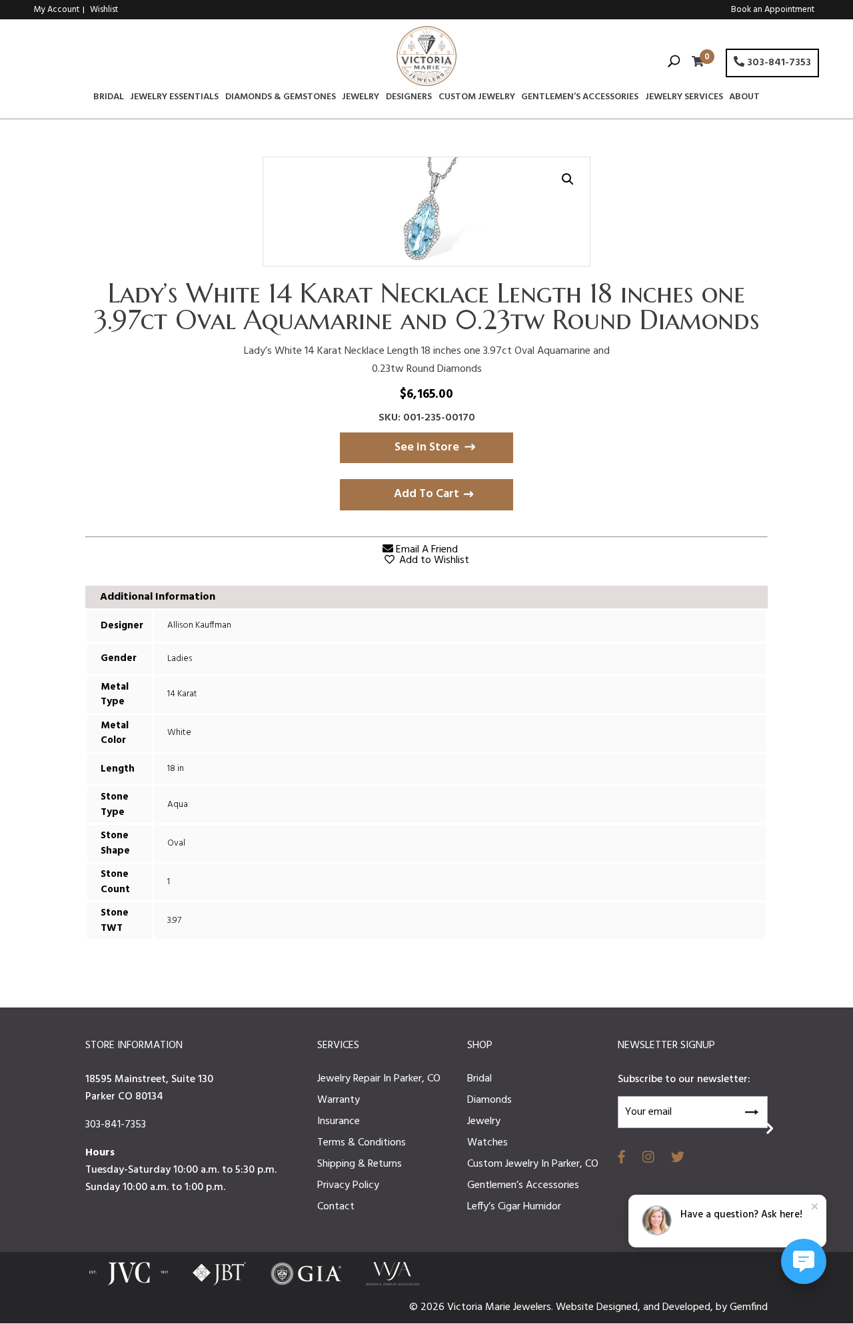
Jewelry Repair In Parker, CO (378, 1079)
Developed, (689, 1307)
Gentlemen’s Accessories (579, 99)
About (744, 99)
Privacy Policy (348, 1185)
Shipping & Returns (359, 1164)
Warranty (338, 1100)
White (179, 733)
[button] (568, 179)
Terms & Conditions (361, 1143)
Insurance (338, 1121)
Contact (336, 1207)
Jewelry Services (684, 99)
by (723, 1307)
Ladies (179, 659)
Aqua (177, 805)
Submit (751, 1110)
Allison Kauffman (199, 625)
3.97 (174, 921)
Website (576, 1307)
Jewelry (360, 99)
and (652, 1307)
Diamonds (489, 1100)
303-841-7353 (777, 62)
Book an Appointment (772, 10)
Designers (409, 99)
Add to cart (426, 494)
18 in (175, 769)
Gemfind (749, 1307)
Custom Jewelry (476, 99)
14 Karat (182, 694)
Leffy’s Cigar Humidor (514, 1207)
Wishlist (104, 10)
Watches (487, 1143)
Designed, (619, 1307)
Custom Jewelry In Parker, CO (532, 1164)
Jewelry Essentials (174, 99)
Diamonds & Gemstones (280, 99)
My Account (56, 10)
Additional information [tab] (157, 597)
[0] (694, 63)
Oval (176, 843)
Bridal (108, 99)
